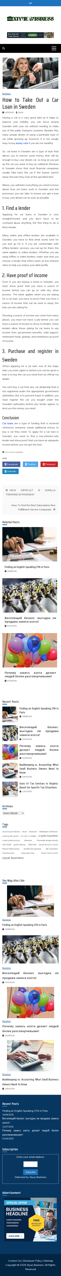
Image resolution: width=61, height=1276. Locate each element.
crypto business (48, 835)
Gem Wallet (6, 845)
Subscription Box (27, 853)
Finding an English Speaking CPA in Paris (27, 567)
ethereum (28, 840)
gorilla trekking (19, 845)
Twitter (31, 464)
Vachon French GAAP (49, 853)
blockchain (33, 832)
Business (6, 94)
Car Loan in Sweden (14, 452)
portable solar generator (32, 849)
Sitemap (48, 1260)
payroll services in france (48, 845)
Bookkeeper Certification (48, 832)
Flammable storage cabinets (47, 840)
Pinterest (50, 464)
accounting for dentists (11, 832)
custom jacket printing (11, 840)
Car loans (7, 423)
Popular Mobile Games (10, 849)
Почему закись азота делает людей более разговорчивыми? (30, 675)
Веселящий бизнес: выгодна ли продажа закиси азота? (30, 620)
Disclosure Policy (32, 1260)
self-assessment (52, 849)
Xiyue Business (38, 1177)
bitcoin (24, 832)
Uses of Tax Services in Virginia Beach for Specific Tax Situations (39, 785)
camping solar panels (10, 836)
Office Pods (32, 845)
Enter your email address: (30, 1167)
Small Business (8, 853)
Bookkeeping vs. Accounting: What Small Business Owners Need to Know (39, 769)
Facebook (12, 464)
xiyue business (13, 858)
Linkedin (11, 471)
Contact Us (14, 1260)
